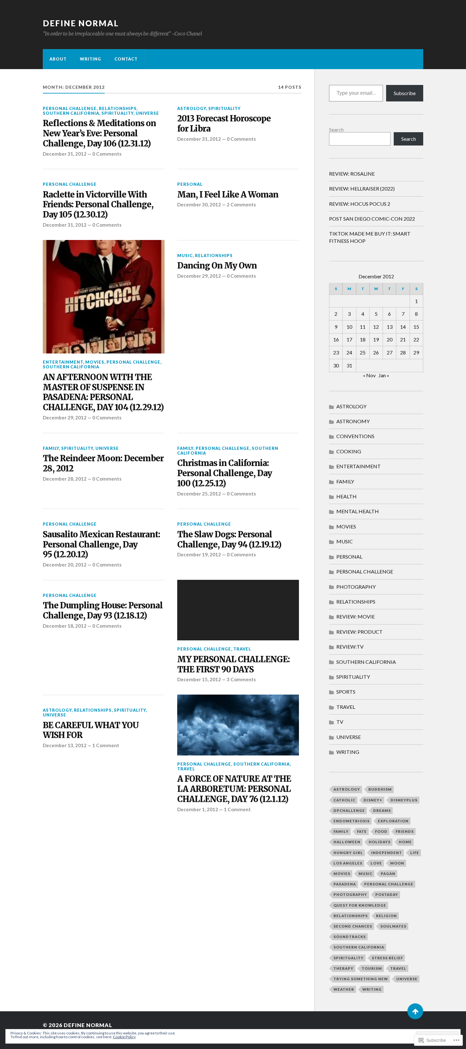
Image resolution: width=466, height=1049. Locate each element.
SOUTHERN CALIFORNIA (71, 113)
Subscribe (405, 93)
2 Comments (241, 204)
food (381, 831)
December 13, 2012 (65, 745)
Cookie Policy (124, 1036)
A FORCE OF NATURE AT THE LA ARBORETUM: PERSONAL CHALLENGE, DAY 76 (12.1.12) (234, 789)
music (365, 873)
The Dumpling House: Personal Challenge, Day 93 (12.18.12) (103, 611)
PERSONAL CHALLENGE (70, 108)
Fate (362, 831)
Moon (397, 863)
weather (343, 989)
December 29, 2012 (65, 417)
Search (336, 129)
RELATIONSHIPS (118, 108)
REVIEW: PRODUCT (359, 632)
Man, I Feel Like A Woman (227, 195)
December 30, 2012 (199, 204)
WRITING (90, 59)
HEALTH (346, 496)
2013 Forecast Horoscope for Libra (224, 124)
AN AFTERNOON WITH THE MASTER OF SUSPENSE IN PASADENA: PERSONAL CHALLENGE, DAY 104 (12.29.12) (103, 392)
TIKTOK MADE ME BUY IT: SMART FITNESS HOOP (370, 236)
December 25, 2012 (199, 493)
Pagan (388, 873)
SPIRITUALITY (117, 113)
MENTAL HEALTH (357, 511)
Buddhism (380, 789)
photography (350, 894)
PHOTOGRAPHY (356, 587)
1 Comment (105, 745)
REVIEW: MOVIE (355, 616)
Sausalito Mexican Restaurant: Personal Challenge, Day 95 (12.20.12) (101, 545)
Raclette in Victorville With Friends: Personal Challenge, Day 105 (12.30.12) (98, 205)
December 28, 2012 (65, 479)
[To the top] (415, 1011)
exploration (393, 821)
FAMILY (51, 448)
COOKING (348, 451)
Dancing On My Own (217, 266)
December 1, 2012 (197, 809)
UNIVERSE (147, 113)
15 (416, 327)
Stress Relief (387, 958)
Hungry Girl (348, 853)
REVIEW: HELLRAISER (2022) (362, 188)
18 (363, 339)
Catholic (344, 800)
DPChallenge (349, 810)
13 (389, 327)
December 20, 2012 (65, 564)
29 (416, 352)
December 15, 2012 (199, 679)
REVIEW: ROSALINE (352, 174)
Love (376, 863)
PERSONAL (190, 184)
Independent (386, 853)
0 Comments (106, 154)
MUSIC (185, 255)
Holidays (380, 842)
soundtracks (349, 937)
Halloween (346, 842)
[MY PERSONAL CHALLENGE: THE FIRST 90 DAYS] (238, 610)
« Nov (369, 375)
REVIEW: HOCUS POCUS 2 (359, 204)
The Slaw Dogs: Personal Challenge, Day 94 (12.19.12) (229, 540)
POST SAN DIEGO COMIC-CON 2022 (372, 219)
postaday (386, 894)
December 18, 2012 (65, 626)
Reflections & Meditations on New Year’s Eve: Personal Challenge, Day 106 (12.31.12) (99, 134)
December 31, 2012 (65, 154)
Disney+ (373, 800)
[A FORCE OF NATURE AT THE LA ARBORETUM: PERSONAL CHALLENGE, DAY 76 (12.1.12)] (238, 725)
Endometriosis (351, 821)
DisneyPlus (404, 800)
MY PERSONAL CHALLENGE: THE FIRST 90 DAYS (233, 665)
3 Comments (241, 679)
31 (349, 365)
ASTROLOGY (191, 108)
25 (363, 352)
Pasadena (344, 884)
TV (339, 722)
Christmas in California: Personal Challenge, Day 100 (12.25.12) (224, 473)
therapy (343, 968)
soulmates (393, 926)
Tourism (372, 968)
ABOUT (58, 59)
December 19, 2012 (199, 554)
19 (376, 339)
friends (405, 831)
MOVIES (94, 362)
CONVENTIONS (355, 436)
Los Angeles (347, 863)
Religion (386, 916)
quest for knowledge (359, 905)
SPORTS (345, 692)
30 (336, 365)
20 (389, 339)
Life (414, 853)
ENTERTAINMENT (63, 362)
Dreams (382, 810)
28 (403, 352)
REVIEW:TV (350, 647)
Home (405, 842)
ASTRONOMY (353, 421)
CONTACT (126, 59)
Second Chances (352, 926)
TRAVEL (242, 648)
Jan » (384, 375)
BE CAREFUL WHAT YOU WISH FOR (91, 731)
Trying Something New (360, 979)
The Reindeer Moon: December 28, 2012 (103, 464)
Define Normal (81, 23)
